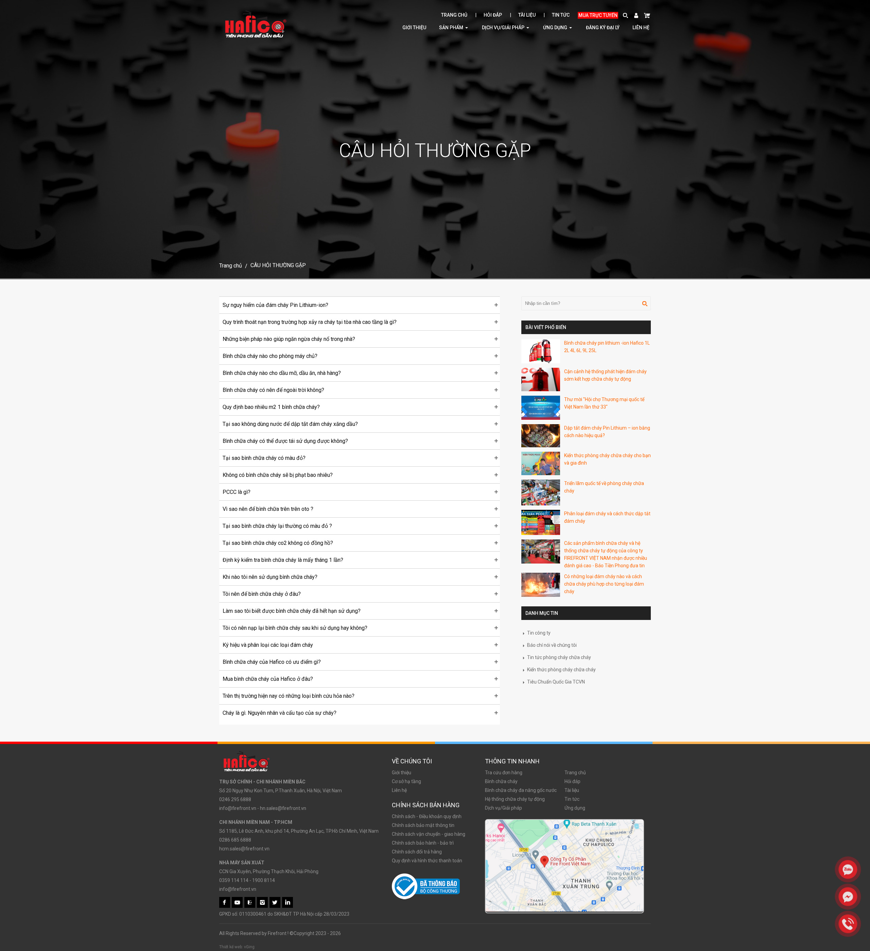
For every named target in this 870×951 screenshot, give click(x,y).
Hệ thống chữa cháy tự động (515, 799)
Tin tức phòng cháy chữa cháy (558, 657)
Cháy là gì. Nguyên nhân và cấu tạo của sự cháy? (279, 713)
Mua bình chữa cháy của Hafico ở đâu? (268, 679)
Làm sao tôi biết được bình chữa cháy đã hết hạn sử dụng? (292, 611)
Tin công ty (538, 633)
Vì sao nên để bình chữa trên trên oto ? (268, 509)
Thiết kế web (230, 947)
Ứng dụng (574, 808)
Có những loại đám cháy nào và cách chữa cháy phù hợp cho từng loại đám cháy (604, 584)
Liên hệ (640, 27)
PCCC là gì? (236, 492)
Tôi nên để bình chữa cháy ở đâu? (262, 594)
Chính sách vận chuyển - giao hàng (428, 834)
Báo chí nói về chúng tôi (551, 645)
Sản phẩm (451, 27)
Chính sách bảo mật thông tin (423, 825)
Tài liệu (527, 15)
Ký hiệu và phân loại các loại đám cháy (268, 645)
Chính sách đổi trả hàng (417, 851)
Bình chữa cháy (501, 781)
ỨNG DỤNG (555, 27)
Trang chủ (454, 15)
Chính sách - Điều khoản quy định (427, 816)
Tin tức (561, 15)
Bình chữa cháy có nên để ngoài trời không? (273, 390)
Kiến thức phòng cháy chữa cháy (561, 669)
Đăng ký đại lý (603, 27)
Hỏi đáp (493, 15)
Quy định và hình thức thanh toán (427, 860)
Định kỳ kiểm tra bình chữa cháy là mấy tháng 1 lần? (283, 560)
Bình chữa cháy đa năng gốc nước (521, 790)
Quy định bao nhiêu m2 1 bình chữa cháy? (271, 407)
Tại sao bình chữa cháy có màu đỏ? (264, 458)
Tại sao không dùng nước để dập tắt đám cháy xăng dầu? (290, 424)
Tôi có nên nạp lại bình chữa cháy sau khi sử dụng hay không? (295, 628)
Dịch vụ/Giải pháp (503, 27)
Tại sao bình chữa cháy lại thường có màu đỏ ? (277, 526)
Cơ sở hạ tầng (406, 781)
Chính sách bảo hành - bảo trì (423, 843)
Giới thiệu (414, 27)
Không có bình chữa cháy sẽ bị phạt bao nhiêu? (278, 475)
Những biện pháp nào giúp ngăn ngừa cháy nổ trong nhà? (289, 339)
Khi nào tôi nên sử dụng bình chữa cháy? (270, 577)
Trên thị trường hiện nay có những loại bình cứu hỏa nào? (288, 696)
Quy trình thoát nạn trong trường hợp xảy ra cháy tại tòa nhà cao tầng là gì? (310, 322)
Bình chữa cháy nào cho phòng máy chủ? (270, 356)
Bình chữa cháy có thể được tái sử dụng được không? (285, 441)
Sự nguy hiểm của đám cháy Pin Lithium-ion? (275, 305)
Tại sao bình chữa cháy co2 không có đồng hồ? (278, 543)
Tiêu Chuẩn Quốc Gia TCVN (555, 682)
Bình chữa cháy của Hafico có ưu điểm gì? (272, 662)
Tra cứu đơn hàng (503, 772)
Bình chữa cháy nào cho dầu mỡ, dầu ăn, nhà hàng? (282, 373)
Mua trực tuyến (597, 15)
